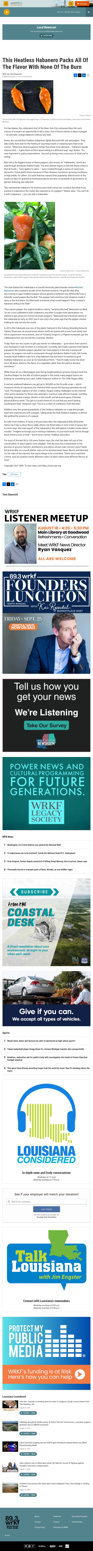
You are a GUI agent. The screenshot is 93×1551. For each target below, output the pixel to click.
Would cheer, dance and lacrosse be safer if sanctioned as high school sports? (41, 1041)
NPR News (14, 474)
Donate (83, 3)
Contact (38, 1522)
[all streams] (89, 12)
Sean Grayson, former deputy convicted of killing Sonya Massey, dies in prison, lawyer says (47, 861)
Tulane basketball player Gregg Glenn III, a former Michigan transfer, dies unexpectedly (45, 1049)
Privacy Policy (40, 1527)
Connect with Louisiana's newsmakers (46, 1301)
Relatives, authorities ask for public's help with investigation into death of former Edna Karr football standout (47, 1058)
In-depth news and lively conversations (46, 1173)
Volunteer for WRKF (60, 1527)
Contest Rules (77, 1522)
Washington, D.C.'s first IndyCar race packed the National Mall (34, 845)
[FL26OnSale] (46, 622)
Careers (56, 1522)
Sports (6, 1032)
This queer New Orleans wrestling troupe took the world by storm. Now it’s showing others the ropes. (48, 1069)
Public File (57, 1516)
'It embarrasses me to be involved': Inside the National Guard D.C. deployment (41, 853)
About (37, 1516)
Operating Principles (79, 1516)
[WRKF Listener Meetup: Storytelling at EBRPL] (46, 537)
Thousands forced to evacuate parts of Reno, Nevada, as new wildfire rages (40, 869)
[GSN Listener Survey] (46, 715)
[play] (7, 12)
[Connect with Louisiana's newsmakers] (46, 1261)
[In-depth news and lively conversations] (46, 1123)
